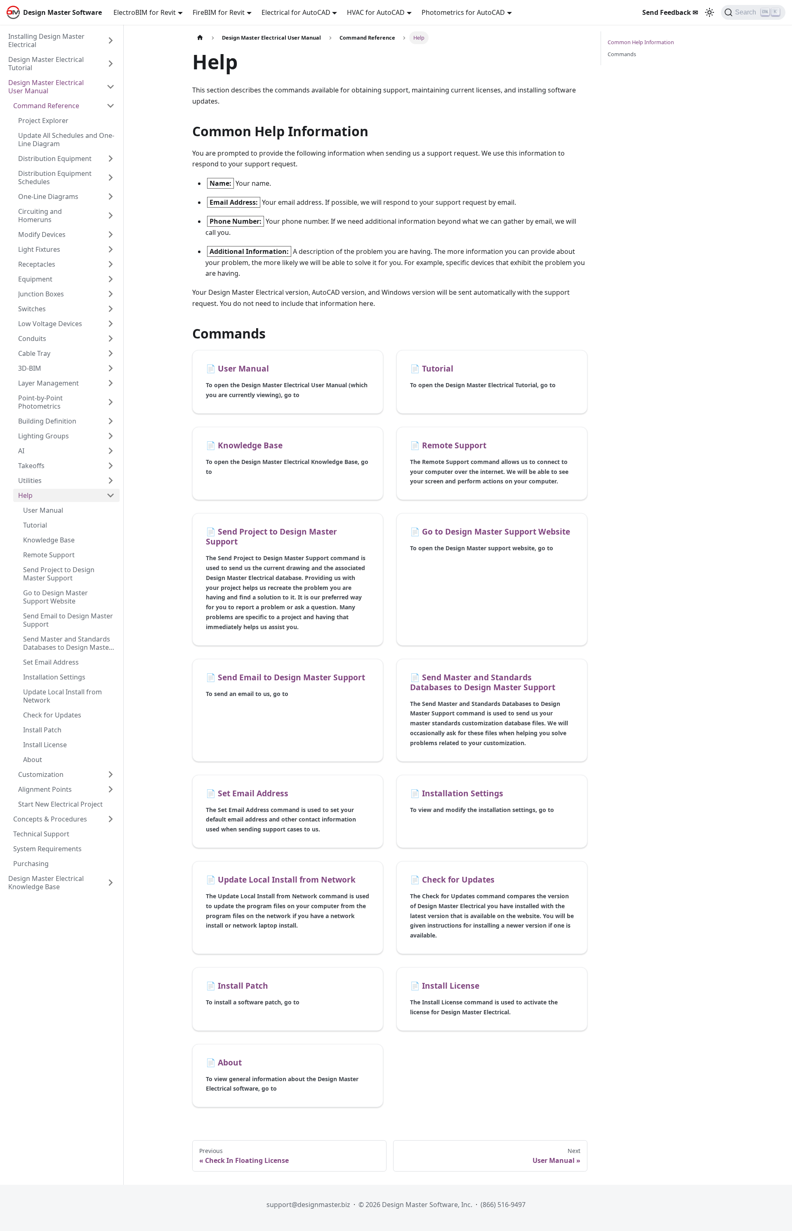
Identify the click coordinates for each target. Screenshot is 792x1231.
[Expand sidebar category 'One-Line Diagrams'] (110, 196)
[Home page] (200, 37)
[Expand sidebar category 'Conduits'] (110, 338)
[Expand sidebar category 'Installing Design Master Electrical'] (110, 40)
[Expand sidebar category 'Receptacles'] (110, 264)
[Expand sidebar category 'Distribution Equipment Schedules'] (110, 177)
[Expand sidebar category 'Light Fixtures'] (110, 249)
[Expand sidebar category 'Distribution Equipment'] (110, 158)
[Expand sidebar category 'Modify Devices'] (110, 234)
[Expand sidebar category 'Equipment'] (110, 279)
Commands (622, 54)
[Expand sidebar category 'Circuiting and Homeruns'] (110, 215)
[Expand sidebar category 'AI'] (110, 450)
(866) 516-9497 (503, 1204)
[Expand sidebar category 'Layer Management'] (110, 383)
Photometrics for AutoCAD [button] (463, 12)
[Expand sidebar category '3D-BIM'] (110, 368)
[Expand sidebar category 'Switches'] (110, 308)
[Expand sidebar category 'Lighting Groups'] (110, 436)
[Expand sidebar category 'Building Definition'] (110, 421)
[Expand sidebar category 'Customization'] (110, 774)
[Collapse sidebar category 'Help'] (110, 495)
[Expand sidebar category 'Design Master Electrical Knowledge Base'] (110, 882)
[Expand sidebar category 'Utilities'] (110, 480)
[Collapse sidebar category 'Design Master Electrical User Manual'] (110, 86)
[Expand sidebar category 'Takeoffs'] (110, 465)
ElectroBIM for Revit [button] (144, 12)
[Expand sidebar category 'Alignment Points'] (110, 789)
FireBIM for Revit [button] (219, 12)
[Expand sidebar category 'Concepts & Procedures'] (110, 819)
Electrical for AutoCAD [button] (296, 12)
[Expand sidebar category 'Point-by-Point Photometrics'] (110, 402)
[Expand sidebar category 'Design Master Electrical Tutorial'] (110, 63)
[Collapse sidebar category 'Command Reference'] (110, 105)
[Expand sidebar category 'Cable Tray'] (110, 353)
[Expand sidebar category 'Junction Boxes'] (110, 294)
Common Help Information (641, 42)
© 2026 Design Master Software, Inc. (415, 1204)
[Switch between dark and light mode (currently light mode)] (709, 12)
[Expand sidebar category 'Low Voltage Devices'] (110, 323)
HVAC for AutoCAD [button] (376, 12)
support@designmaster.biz (308, 1204)
